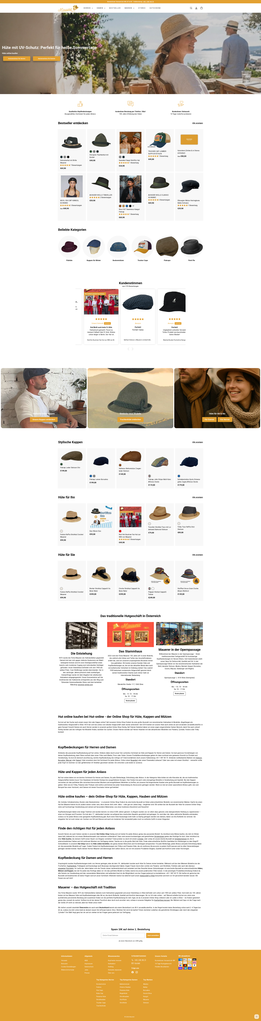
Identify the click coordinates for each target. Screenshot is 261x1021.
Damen (100, 8)
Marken (129, 8)
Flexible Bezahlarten (162, 967)
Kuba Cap (99, 993)
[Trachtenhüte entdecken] (130, 398)
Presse (87, 973)
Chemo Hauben (125, 987)
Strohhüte (123, 1003)
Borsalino (146, 990)
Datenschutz (89, 967)
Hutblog (111, 967)
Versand (64, 960)
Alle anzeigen (197, 123)
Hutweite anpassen (115, 970)
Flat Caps (99, 990)
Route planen (130, 700)
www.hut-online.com (85, 685)
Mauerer (146, 999)
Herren (87, 8)
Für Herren (225, 419)
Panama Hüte (101, 996)
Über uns (111, 973)
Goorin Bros (147, 993)
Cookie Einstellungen (68, 967)
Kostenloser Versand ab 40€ (165, 960)
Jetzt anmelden (153, 935)
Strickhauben (101, 999)
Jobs (86, 970)
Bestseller (115, 8)
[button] (65, 165)
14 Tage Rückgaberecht (163, 964)
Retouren (64, 964)
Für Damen (209, 419)
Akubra (145, 984)
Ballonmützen (124, 984)
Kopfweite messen (114, 960)
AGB (86, 960)
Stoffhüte (123, 999)
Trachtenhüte (71, 866)
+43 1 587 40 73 (148, 1)
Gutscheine (155, 8)
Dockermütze (101, 984)
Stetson (146, 1003)
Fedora (98, 987)
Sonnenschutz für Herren (16, 58)
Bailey (145, 987)
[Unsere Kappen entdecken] (44, 398)
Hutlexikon (111, 964)
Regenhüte (123, 993)
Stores (142, 8)
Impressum (89, 964)
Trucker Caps (101, 1003)
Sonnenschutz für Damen (46, 58)
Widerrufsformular (67, 970)
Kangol (145, 996)
